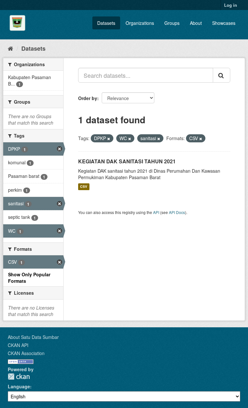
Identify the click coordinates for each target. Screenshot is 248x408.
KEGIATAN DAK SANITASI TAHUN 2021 (127, 161)
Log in (230, 5)
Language (19, 386)
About (196, 23)
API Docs (177, 212)
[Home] (10, 48)
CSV (83, 186)
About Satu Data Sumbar (33, 337)
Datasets (106, 23)
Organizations (140, 23)
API (156, 212)
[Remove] (108, 138)
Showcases (223, 23)
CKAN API (18, 345)
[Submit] (221, 75)
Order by (87, 98)
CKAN (19, 376)
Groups (172, 23)
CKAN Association (26, 353)
